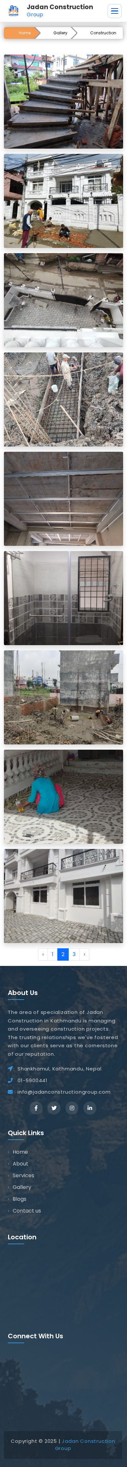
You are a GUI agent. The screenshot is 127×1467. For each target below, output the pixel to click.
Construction (103, 33)
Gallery (60, 33)
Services (23, 1175)
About (20, 1163)
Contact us (27, 1210)
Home (25, 33)
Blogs (19, 1199)
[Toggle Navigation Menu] (114, 11)
